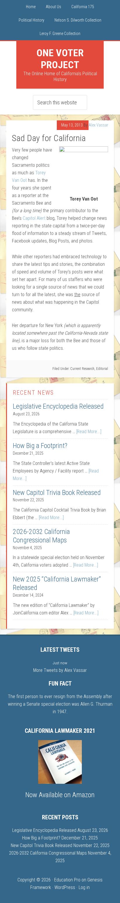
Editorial (102, 369)
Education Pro (67, 880)
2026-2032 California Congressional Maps (41, 536)
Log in (84, 887)
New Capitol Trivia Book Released (57, 493)
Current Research (82, 369)
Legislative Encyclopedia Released (58, 406)
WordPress (64, 887)
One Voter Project (60, 59)
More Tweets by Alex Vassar (60, 670)
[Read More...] (88, 431)
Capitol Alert (34, 218)
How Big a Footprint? (40, 446)
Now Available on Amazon (60, 795)
